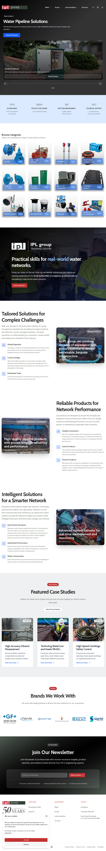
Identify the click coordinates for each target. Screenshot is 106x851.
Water (47, 7)
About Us (32, 812)
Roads (57, 7)
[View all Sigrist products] (44, 719)
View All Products (12, 35)
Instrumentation (70, 7)
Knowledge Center (35, 807)
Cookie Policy (91, 847)
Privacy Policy (69, 847)
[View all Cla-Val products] (96, 719)
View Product (53, 76)
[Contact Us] (98, 7)
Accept (26, 840)
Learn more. (8, 833)
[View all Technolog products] (9, 719)
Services (85, 7)
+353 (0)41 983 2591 (87, 812)
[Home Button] (15, 7)
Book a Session (19, 285)
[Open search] (93, 7)
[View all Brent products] (27, 719)
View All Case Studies (53, 609)
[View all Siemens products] (79, 719)
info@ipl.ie (84, 807)
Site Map (101, 847)
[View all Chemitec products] (61, 719)
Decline (26, 844)
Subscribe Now (76, 775)
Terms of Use (80, 847)
